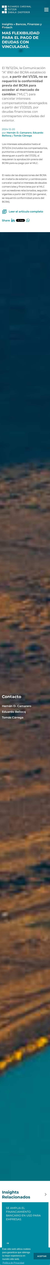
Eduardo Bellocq (14, 711)
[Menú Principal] (46, 10)
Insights (7, 24)
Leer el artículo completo (26, 211)
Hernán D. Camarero (19, 132)
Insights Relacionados (16, 1194)
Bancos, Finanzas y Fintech (22, 25)
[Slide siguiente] (45, 1195)
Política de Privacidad (13, 1263)
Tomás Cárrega (23, 135)
